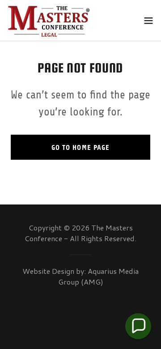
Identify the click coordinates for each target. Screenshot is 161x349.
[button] (148, 21)
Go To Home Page (80, 147)
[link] (49, 20)
